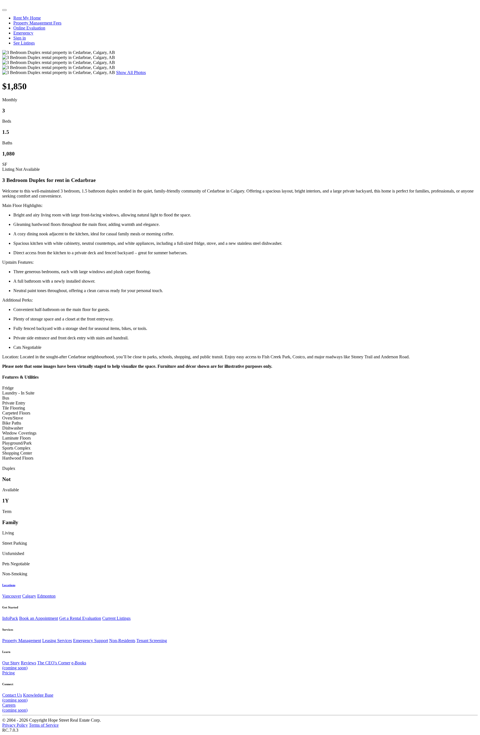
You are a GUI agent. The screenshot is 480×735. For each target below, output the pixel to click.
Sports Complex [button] (16, 448)
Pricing (8, 672)
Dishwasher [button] (12, 428)
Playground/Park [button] (17, 443)
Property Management (21, 640)
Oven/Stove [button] (12, 418)
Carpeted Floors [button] (16, 413)
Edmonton (46, 596)
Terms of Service (44, 725)
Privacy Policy (15, 725)
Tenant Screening (151, 640)
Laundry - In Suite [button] (18, 393)
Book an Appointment (38, 618)
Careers (15, 707)
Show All (131, 72)
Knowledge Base (27, 697)
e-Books (44, 665)
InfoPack (10, 618)
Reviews (28, 662)
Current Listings (116, 618)
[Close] (4, 10)
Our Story (11, 662)
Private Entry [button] (13, 403)
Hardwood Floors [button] (17, 458)
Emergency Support (90, 640)
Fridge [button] (8, 388)
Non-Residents (122, 640)
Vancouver (11, 596)
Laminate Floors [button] (16, 438)
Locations (8, 585)
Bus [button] (5, 398)
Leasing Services (57, 640)
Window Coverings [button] (19, 433)
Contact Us (12, 695)
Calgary (29, 596)
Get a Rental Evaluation (80, 618)
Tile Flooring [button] (13, 408)
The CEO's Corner (53, 662)
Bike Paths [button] (11, 423)
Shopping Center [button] (17, 453)
